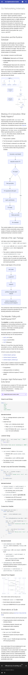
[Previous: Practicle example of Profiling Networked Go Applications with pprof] (2, 666)
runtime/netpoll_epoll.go (9, 355)
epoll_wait (6, 337)
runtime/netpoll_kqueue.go (10, 357)
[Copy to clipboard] (26, 403)
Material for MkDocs (10, 669)
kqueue (5, 340)
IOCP (4, 342)
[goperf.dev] (2, 673)
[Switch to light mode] (22, 1)
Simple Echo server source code (11, 394)
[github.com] (4, 673)
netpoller (24, 125)
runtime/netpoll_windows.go (10, 359)
